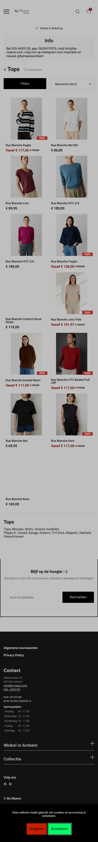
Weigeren (37, 829)
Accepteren (59, 829)
